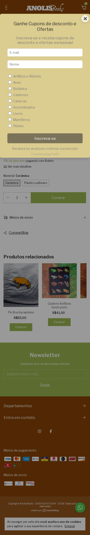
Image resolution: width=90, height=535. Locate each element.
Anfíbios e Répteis (27, 76)
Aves (17, 82)
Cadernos (20, 95)
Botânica (20, 89)
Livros (18, 113)
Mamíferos (21, 120)
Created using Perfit (45, 154)
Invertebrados (24, 107)
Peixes (18, 126)
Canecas (20, 101)
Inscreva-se (45, 138)
